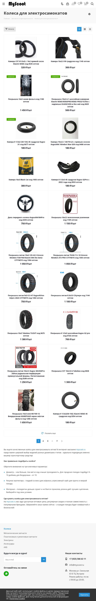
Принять (84, 594)
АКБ (5, 547)
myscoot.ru (81, 449)
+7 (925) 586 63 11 (77, 558)
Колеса (7, 528)
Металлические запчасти (15, 533)
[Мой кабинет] (67, 4)
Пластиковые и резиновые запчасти (20, 536)
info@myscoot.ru (76, 565)
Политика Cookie (17, 598)
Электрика (8, 540)
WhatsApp (6, 573)
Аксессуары (9, 543)
